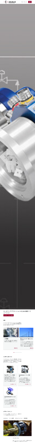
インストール (5, 418)
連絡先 (30, 1)
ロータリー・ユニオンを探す (8, 315)
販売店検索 (25, 418)
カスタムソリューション (19, 418)
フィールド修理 (11, 418)
